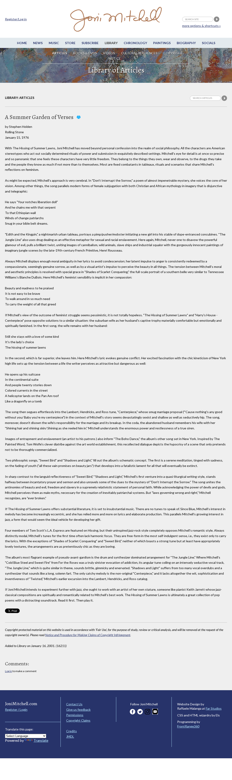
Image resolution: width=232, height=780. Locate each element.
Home (22, 43)
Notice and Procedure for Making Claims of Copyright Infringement (87, 635)
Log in (8, 671)
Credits (71, 731)
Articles (59, 53)
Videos (109, 53)
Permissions (74, 715)
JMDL (70, 736)
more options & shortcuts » (201, 26)
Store (70, 43)
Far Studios (214, 708)
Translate (41, 740)
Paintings (162, 43)
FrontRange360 (188, 726)
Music (54, 43)
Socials (208, 43)
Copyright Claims (78, 720)
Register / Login (16, 709)
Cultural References (139, 53)
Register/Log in (16, 19)
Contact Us (74, 704)
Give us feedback (78, 709)
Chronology (135, 43)
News (38, 43)
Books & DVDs (85, 53)
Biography (186, 43)
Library (111, 43)
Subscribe (90, 43)
